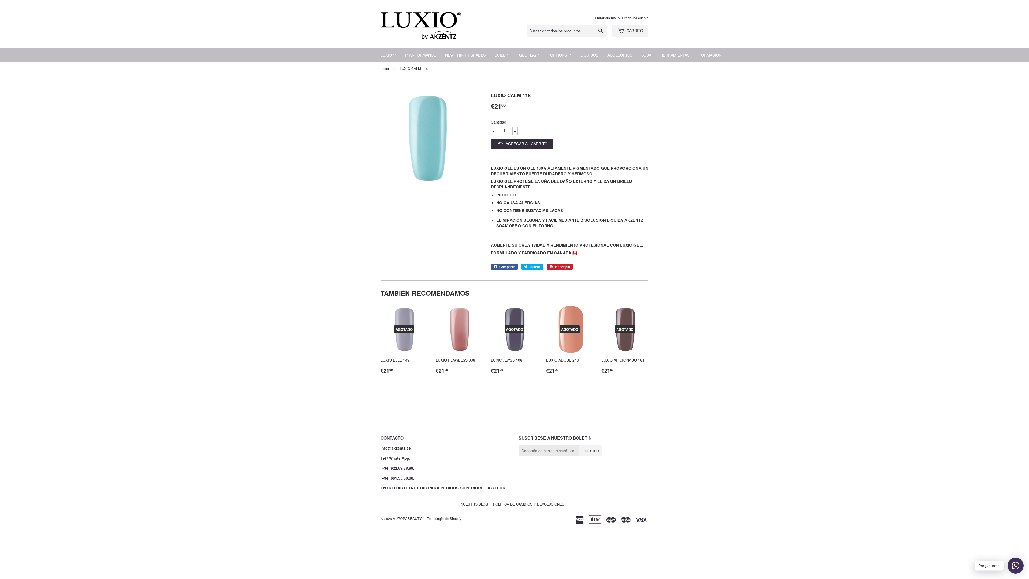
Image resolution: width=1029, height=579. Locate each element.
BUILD (501, 55)
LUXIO (387, 55)
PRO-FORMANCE (420, 55)
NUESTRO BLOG (474, 504)
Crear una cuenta (635, 18)
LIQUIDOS (589, 55)
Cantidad (498, 122)
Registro (590, 450)
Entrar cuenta (605, 18)
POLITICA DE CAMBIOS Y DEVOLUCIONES (528, 504)
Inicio (385, 68)
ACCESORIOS (619, 55)
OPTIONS (559, 55)
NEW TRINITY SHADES (465, 55)
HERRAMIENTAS (674, 55)
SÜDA (646, 55)
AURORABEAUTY (407, 518)
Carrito (634, 30)
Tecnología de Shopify (444, 518)
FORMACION (710, 55)
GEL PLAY (528, 55)
